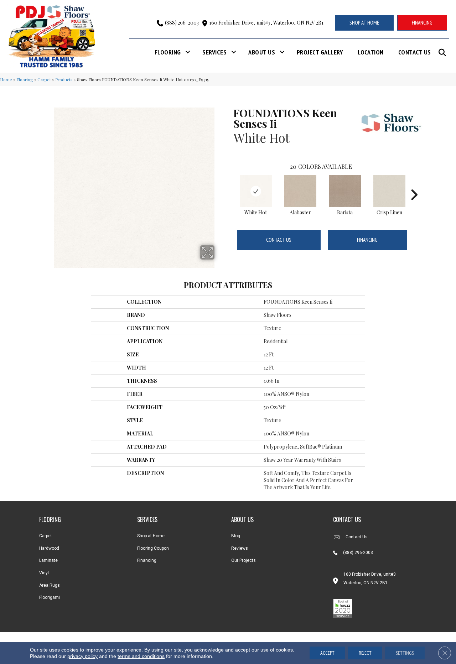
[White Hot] (256, 191)
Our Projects (243, 560)
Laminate (48, 560)
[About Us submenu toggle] (282, 52)
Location (371, 52)
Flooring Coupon (153, 548)
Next (414, 184)
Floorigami (49, 597)
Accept (327, 653)
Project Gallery (320, 52)
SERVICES (147, 519)
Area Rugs (49, 585)
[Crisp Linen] (389, 191)
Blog (235, 535)
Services (214, 52)
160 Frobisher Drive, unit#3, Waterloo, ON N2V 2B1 (266, 22)
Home (6, 79)
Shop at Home (151, 535)
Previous (229, 184)
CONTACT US (347, 519)
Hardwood (49, 548)
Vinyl (44, 572)
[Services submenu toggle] (234, 52)
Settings (405, 653)
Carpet (44, 79)
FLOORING (50, 519)
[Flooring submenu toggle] (188, 52)
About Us (261, 52)
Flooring (168, 52)
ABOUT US (242, 519)
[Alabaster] (300, 191)
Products (64, 79)
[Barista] (345, 191)
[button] (444, 52)
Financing (367, 239)
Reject (365, 653)
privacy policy (82, 656)
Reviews (239, 548)
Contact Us (414, 52)
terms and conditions (141, 656)
